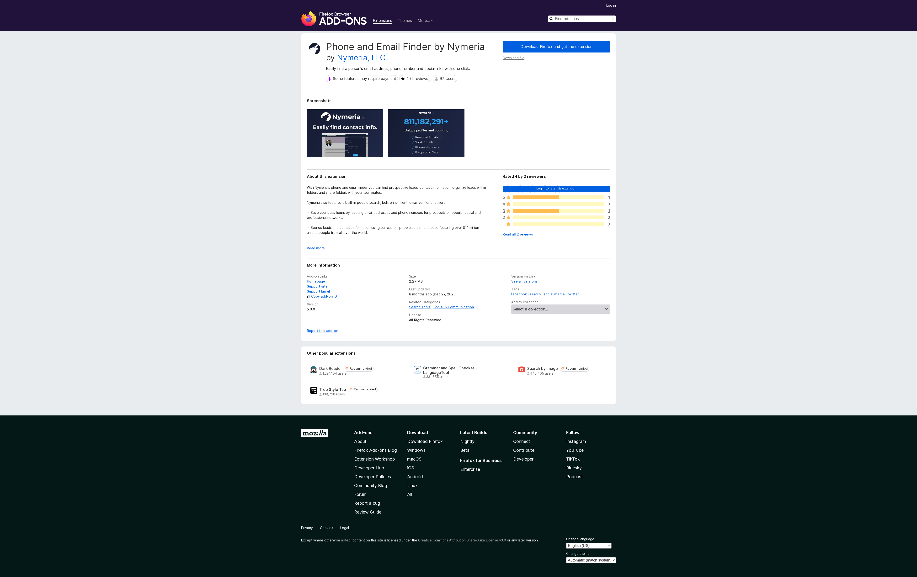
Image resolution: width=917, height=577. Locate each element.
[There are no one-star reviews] (558, 224)
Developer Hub (369, 467)
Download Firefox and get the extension (556, 46)
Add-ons (363, 432)
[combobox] (582, 19)
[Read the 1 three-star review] (558, 211)
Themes (405, 20)
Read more (316, 248)
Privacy (307, 528)
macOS (414, 459)
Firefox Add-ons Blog (375, 450)
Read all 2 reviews (518, 234)
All (409, 494)
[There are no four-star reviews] (558, 204)
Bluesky (574, 467)
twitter (573, 294)
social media (554, 294)
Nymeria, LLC (361, 57)
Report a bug (367, 503)
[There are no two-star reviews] (558, 217)
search (535, 294)
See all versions (524, 281)
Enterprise (470, 469)
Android (415, 476)
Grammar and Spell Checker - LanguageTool (450, 370)
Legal (344, 528)
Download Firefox (425, 441)
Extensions (382, 20)
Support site (317, 286)
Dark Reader (330, 368)
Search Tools (420, 307)
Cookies (326, 528)
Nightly (467, 441)
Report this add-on (322, 331)
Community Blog (370, 485)
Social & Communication (453, 307)
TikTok (573, 459)
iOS (410, 467)
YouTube (575, 450)
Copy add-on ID (324, 296)
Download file (513, 58)
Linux (412, 485)
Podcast (574, 476)
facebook (519, 294)
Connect (521, 441)
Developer (523, 459)
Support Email (318, 291)
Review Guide (367, 511)
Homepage (316, 281)
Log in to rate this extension (556, 188)
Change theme (578, 553)
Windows (416, 450)
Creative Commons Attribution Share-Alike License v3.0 (462, 540)
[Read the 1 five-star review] (558, 197)
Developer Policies (372, 476)
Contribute (523, 450)
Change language (580, 539)
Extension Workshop (374, 459)
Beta (464, 450)
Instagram (576, 441)
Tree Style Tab (332, 389)
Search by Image (542, 368)
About (360, 441)
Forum (360, 494)
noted (346, 540)
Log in (611, 5)
